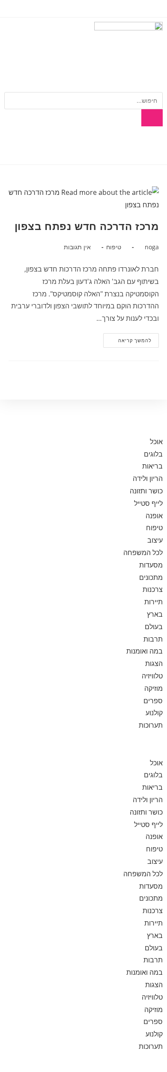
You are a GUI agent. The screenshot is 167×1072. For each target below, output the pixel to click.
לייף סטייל (148, 503)
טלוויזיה (152, 676)
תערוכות (151, 725)
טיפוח (113, 247)
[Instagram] (105, 145)
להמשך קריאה (127, 338)
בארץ (155, 614)
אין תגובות (77, 247)
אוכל (156, 441)
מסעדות (151, 565)
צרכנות (153, 589)
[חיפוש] (152, 117)
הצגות (154, 663)
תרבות (153, 639)
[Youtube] (129, 145)
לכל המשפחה (143, 552)
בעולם (154, 626)
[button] (83, 744)
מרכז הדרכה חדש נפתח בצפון (87, 226)
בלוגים (153, 454)
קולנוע (154, 712)
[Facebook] (152, 145)
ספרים (153, 700)
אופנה (154, 515)
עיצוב (155, 540)
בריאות (152, 466)
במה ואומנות (144, 651)
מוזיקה (153, 688)
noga (152, 247)
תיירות (153, 601)
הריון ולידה (148, 478)
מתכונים (151, 577)
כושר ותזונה (146, 491)
